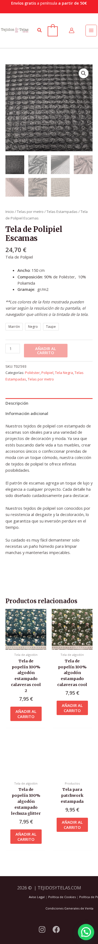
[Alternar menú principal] (91, 30)
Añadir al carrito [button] (26, 714)
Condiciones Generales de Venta (69, 908)
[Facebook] (56, 929)
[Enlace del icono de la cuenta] (72, 30)
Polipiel (47, 372)
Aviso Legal (37, 897)
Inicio (9, 211)
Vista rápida (26, 644)
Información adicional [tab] (26, 413)
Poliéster (32, 372)
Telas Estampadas (62, 211)
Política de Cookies (62, 897)
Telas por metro (30, 211)
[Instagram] (42, 929)
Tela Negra (64, 372)
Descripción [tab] (16, 403)
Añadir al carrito (45, 350)
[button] (39, 30)
